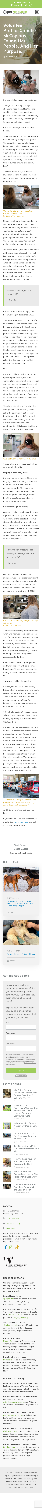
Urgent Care (8, 1341)
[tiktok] (30, 6)
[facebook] (21, 6)
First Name (10, 1033)
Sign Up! (21, 1071)
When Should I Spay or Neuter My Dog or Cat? (25, 1124)
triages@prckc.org (20, 1317)
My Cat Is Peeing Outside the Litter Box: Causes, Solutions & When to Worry (25, 1094)
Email (8, 1022)
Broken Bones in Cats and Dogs (21, 954)
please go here (22, 822)
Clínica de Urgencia (11, 1431)
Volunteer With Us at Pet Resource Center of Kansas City (25, 1136)
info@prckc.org (13, 1223)
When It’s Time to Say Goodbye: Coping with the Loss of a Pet (25, 1187)
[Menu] (37, 12)
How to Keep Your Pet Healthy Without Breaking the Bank (25, 1161)
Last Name (10, 1043)
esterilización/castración (13, 1402)
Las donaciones (9, 1447)
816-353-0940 (12, 1218)
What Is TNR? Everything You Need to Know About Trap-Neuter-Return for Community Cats (26, 1110)
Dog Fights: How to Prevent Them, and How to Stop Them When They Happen (20, 903)
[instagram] (25, 6)
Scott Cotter (21, 848)
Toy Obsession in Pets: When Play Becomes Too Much (26, 1149)
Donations (7, 1360)
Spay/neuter (8, 1299)
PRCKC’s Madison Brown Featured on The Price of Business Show (26, 1174)
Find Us (16, 6)
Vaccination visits (10, 1325)
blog (12, 912)
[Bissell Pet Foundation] (21, 1263)
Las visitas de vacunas (12, 1415)
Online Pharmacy (23, 2)
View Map (10, 1228)
